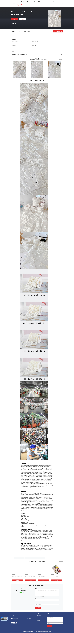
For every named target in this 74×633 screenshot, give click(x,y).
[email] (16, 592)
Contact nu (38, 607)
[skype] (23, 592)
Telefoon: (36, 602)
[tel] (26, 592)
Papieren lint (38, 618)
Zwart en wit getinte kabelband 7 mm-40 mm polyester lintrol (29, 577)
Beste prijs (14, 19)
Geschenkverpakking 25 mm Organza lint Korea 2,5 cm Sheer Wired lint (56, 577)
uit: (35, 598)
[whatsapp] (19, 592)
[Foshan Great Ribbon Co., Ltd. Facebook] (12, 623)
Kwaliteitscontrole (29, 618)
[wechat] (21, 592)
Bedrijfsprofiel (28, 615)
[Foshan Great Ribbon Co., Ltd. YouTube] (16, 623)
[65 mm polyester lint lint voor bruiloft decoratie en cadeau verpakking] (54, 18)
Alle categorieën (39, 620)
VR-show (39, 1)
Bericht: (36, 588)
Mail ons (22, 19)
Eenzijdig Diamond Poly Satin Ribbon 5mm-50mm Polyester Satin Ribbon (43, 577)
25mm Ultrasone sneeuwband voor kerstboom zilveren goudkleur (17, 577)
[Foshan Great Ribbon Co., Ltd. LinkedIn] (14, 623)
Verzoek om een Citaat (58, 31)
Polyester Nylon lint (39, 615)
